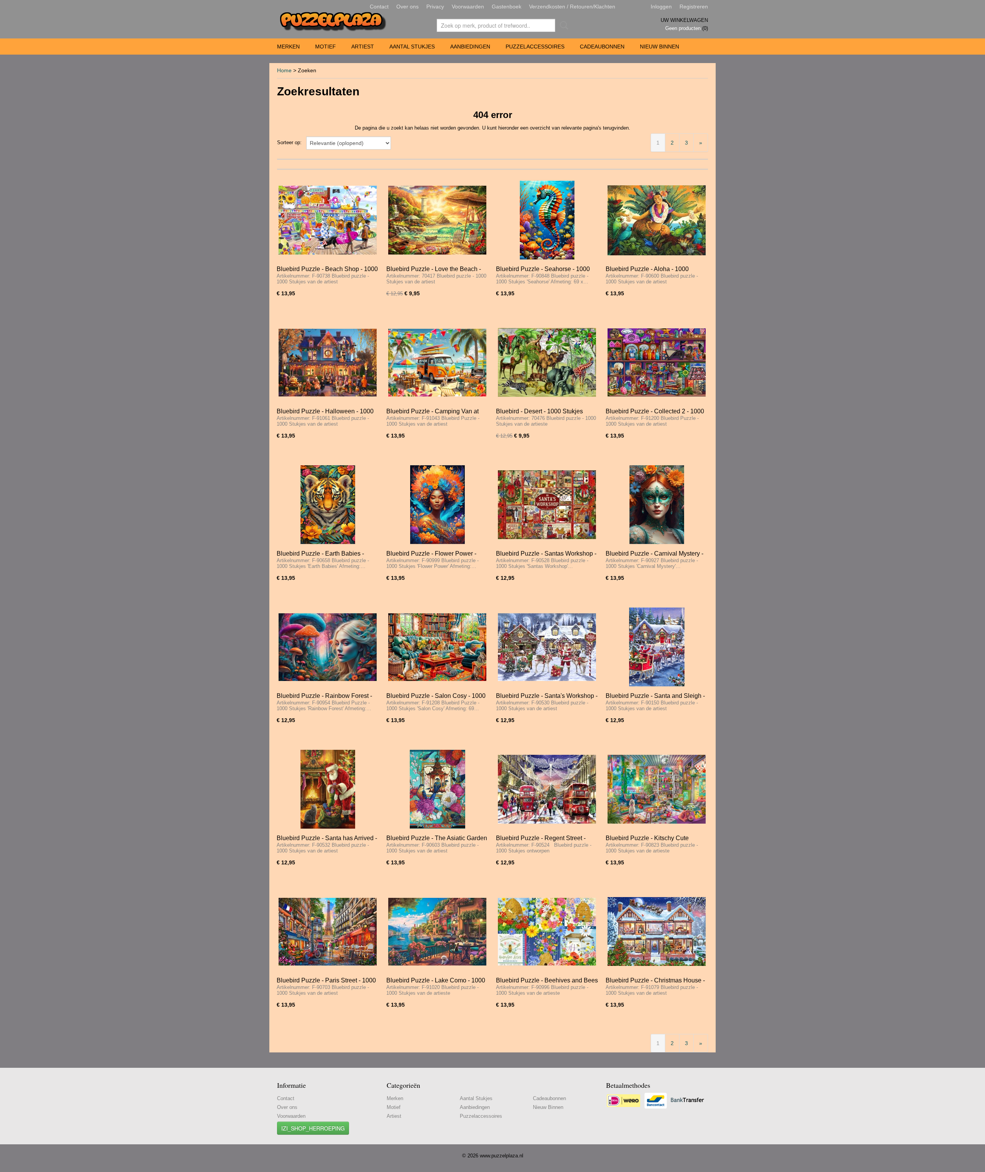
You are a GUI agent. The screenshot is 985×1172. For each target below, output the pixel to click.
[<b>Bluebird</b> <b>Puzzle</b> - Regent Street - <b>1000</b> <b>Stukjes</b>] (547, 789)
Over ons (407, 6)
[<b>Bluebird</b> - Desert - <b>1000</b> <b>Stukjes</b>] (547, 362)
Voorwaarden (468, 6)
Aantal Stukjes (412, 46)
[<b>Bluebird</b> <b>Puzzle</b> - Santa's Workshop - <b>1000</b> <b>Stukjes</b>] (547, 647)
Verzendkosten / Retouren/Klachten (572, 6)
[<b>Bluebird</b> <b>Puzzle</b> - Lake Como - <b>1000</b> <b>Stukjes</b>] (437, 931)
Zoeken (562, 25)
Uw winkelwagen (684, 20)
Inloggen (661, 6)
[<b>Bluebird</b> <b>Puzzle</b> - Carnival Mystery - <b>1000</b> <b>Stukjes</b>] (657, 504)
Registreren (693, 6)
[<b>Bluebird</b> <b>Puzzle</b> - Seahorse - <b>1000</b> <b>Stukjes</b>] (547, 220)
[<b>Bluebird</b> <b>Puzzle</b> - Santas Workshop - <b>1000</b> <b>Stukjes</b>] (547, 504)
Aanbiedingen (470, 46)
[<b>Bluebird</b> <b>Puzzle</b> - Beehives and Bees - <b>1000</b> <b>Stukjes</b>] (547, 931)
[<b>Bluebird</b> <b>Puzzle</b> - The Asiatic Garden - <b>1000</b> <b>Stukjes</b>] (437, 789)
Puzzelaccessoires (535, 46)
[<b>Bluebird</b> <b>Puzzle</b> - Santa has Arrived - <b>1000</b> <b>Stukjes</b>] (328, 789)
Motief (325, 46)
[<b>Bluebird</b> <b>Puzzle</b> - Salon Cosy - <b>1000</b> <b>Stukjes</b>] (437, 647)
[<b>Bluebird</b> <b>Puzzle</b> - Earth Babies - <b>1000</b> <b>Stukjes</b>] (328, 504)
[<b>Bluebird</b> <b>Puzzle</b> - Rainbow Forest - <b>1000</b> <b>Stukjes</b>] (328, 647)
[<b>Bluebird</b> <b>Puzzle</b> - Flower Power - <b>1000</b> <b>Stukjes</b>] (437, 504)
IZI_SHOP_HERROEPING (313, 1128)
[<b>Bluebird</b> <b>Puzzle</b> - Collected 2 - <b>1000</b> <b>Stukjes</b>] (657, 362)
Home (284, 70)
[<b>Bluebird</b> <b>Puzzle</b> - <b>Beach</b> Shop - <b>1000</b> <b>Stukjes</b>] (328, 220)
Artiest (362, 46)
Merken (288, 46)
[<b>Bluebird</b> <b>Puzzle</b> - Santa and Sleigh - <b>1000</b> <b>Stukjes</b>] (657, 647)
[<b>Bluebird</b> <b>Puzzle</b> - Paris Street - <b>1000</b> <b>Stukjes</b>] (328, 931)
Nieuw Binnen (659, 46)
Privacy (435, 6)
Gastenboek (506, 6)
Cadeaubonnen (602, 46)
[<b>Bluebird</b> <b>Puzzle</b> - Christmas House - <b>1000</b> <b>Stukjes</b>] (657, 931)
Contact (379, 6)
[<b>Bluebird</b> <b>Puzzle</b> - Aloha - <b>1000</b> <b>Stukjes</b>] (657, 220)
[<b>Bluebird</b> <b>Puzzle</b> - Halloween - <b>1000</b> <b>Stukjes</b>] (328, 362)
